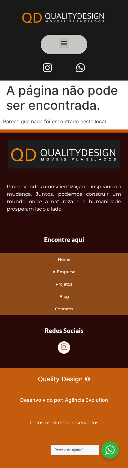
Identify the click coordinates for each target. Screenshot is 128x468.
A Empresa (64, 271)
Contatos (64, 308)
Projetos (64, 284)
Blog (64, 296)
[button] (64, 43)
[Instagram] (47, 67)
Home (64, 259)
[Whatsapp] (80, 67)
